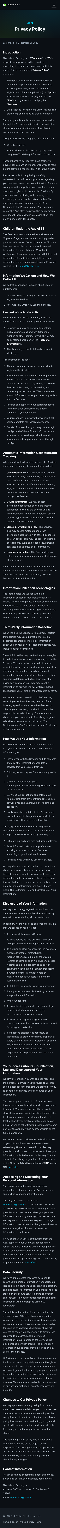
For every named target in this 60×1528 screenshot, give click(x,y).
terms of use (30, 1262)
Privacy (30, 1522)
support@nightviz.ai (28, 266)
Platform (14, 1522)
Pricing (23, 1522)
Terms (38, 1522)
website (13, 1167)
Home (6, 1522)
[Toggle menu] (54, 5)
